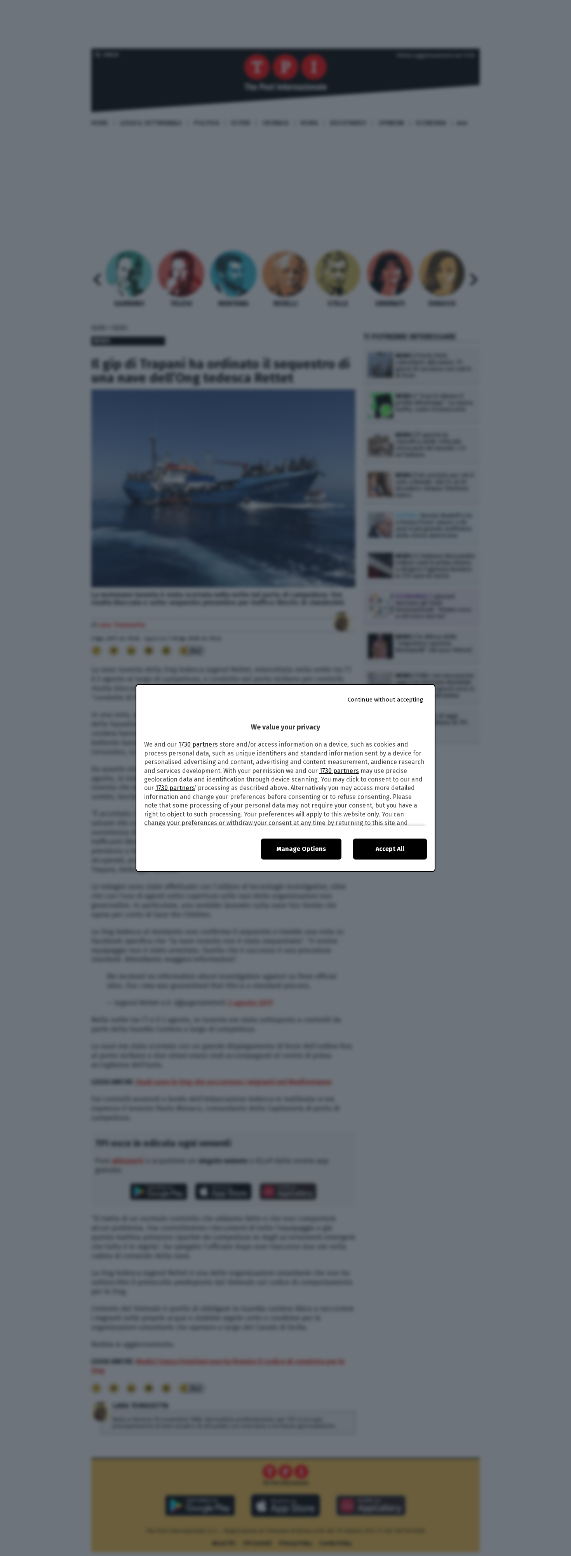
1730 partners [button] (198, 744)
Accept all (390, 849)
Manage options (301, 849)
